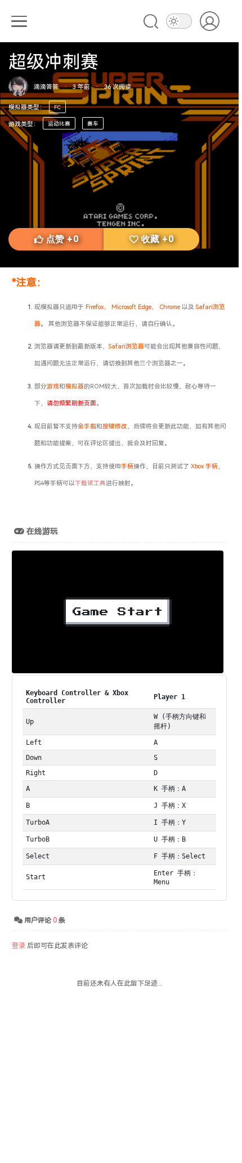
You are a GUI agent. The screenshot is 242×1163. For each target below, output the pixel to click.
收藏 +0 (157, 239)
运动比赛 (59, 123)
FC (57, 107)
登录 (18, 945)
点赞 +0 (62, 239)
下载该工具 (90, 482)
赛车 (92, 123)
